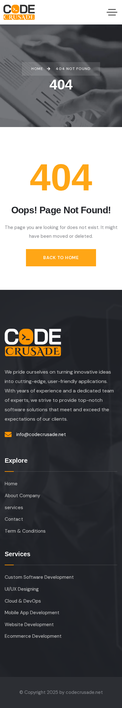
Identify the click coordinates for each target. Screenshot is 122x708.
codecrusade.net (84, 692)
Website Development (29, 624)
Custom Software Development (39, 577)
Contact (14, 519)
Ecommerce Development (33, 636)
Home (11, 484)
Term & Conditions (25, 531)
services (14, 507)
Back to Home (61, 257)
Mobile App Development (32, 613)
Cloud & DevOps (23, 601)
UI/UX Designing (22, 589)
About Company (22, 495)
